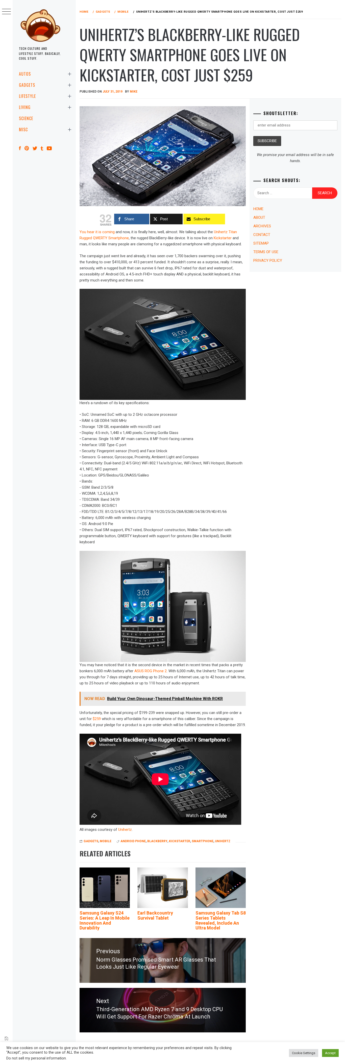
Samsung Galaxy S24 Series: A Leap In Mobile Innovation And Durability (105, 920)
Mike (133, 91)
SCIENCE (26, 118)
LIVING (25, 107)
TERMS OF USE (265, 252)
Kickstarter (223, 238)
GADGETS (27, 85)
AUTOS (25, 74)
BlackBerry (157, 841)
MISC (23, 129)
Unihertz (125, 829)
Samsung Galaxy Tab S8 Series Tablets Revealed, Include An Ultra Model (220, 920)
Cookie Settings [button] (303, 1053)
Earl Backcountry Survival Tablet (155, 915)
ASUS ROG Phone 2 (150, 671)
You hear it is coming (97, 232)
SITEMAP (261, 243)
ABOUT (259, 217)
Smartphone (202, 841)
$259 (97, 718)
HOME (258, 209)
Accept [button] (330, 1053)
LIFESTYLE (27, 96)
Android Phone (133, 841)
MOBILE (105, 841)
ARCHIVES (262, 226)
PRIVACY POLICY (267, 260)
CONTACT (261, 234)
